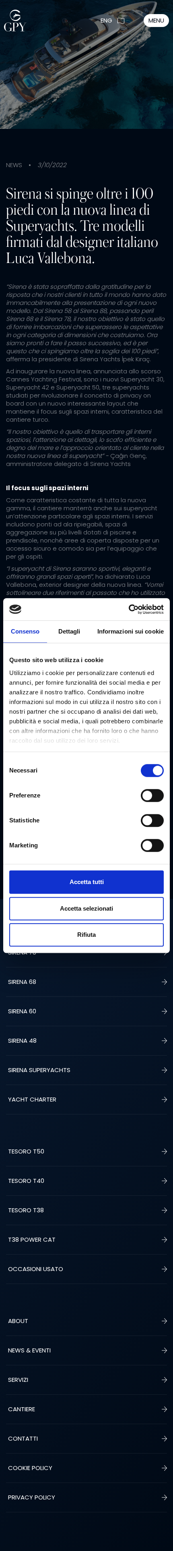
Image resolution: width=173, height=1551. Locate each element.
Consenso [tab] (25, 631)
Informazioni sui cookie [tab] (130, 631)
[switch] (152, 795)
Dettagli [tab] (69, 631)
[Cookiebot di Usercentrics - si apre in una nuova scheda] (128, 609)
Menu (156, 20)
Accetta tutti (87, 881)
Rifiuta (86, 934)
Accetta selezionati (86, 908)
